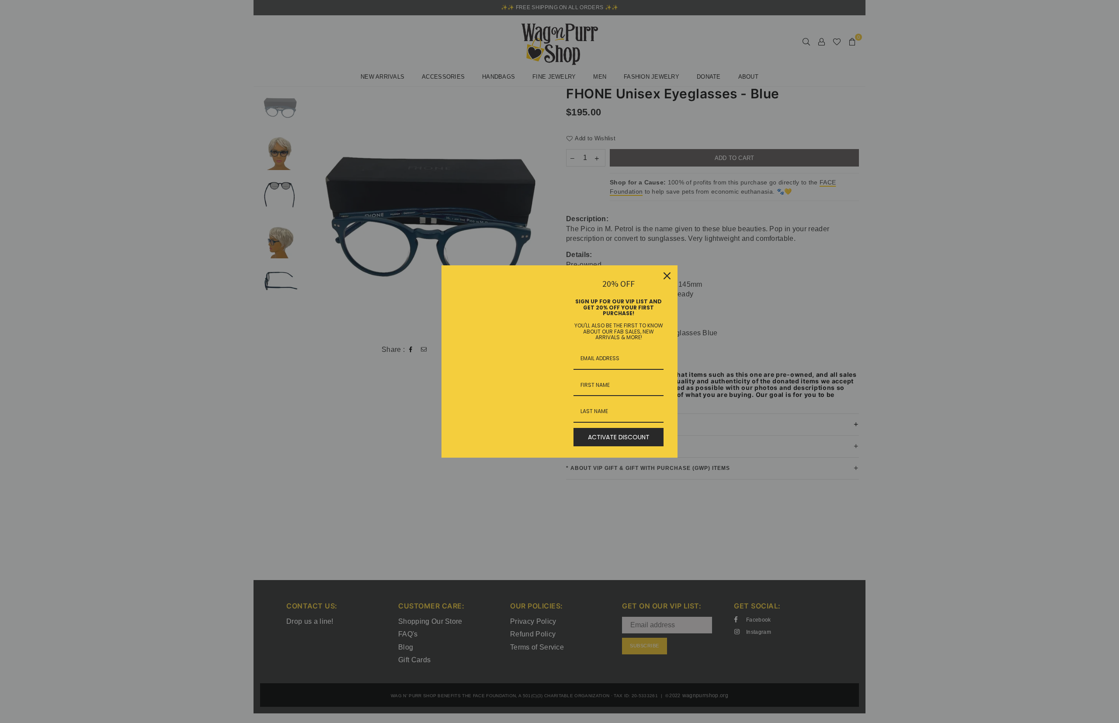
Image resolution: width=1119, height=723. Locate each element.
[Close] (667, 275)
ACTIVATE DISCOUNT (619, 437)
